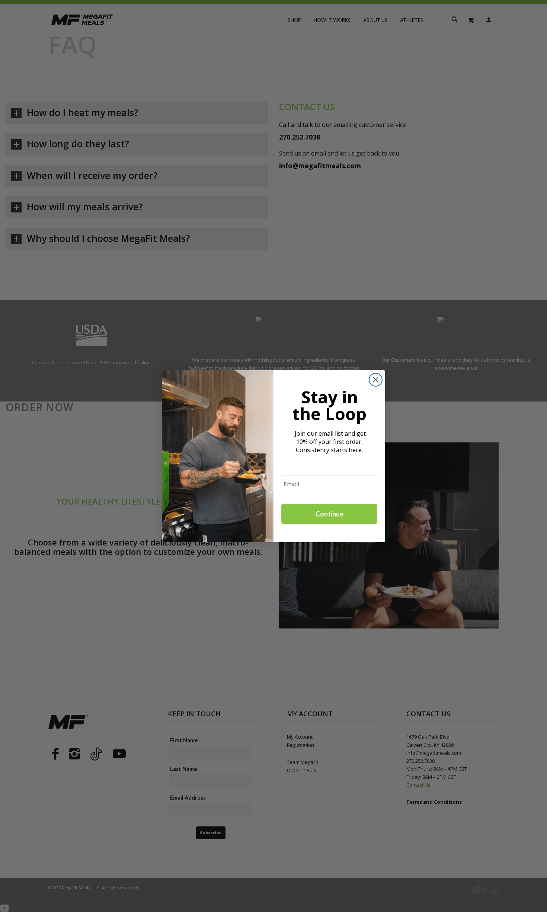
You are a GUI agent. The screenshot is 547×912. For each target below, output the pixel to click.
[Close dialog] (375, 379)
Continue (329, 514)
